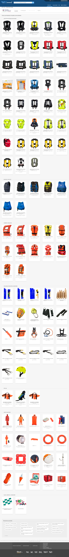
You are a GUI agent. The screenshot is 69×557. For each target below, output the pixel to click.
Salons (39, 10)
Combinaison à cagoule (55, 528)
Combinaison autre (39, 526)
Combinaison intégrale (24, 525)
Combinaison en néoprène (9, 525)
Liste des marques (45, 543)
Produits (49, 5)
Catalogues (55, 5)
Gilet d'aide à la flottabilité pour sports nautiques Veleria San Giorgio (42, 529)
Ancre (44, 526)
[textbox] (23, 2)
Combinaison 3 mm (55, 526)
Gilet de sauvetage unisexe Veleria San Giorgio (26, 528)
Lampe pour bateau (13, 523)
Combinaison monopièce (40, 531)
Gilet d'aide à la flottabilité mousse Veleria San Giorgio (26, 534)
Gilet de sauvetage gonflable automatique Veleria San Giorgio (58, 524)
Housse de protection (8, 529)
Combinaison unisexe (24, 523)
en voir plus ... (6, 535)
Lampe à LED (7, 523)
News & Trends (64, 5)
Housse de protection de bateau (56, 532)
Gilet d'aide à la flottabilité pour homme (57, 530)
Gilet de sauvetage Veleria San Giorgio (10, 527)
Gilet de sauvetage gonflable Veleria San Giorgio (42, 524)
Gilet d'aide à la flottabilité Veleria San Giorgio (26, 531)
